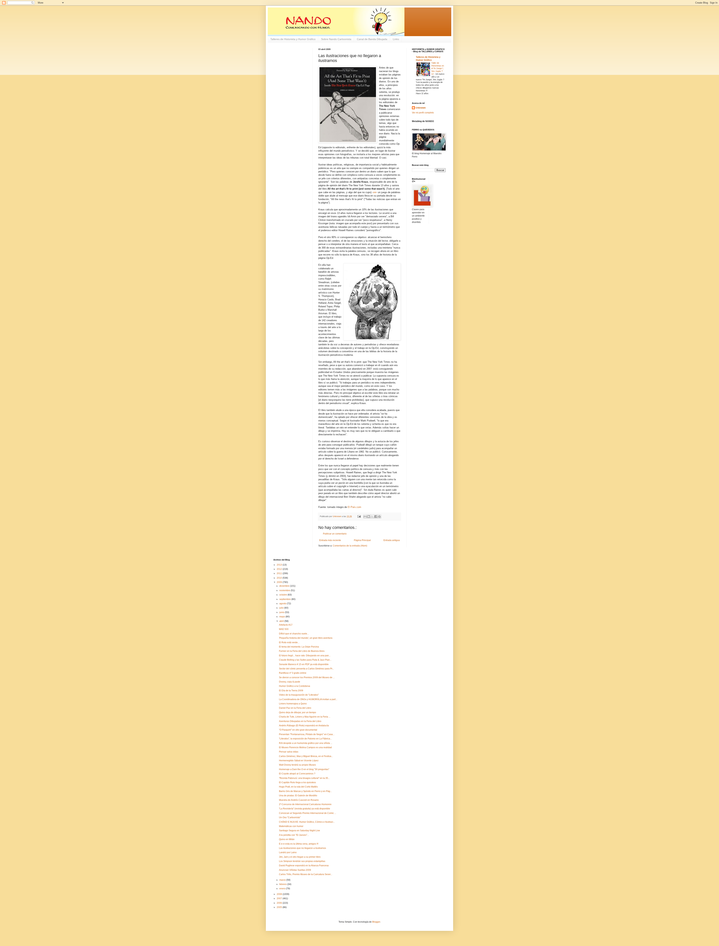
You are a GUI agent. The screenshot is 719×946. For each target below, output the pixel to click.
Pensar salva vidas (288, 751)
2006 (280, 903)
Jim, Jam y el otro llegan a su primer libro (300, 857)
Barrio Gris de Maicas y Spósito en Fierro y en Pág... (305, 791)
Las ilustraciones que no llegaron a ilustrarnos (302, 848)
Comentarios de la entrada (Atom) (350, 545)
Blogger (376, 922)
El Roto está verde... (289, 642)
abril (281, 621)
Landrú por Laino (288, 852)
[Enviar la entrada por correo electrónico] (359, 516)
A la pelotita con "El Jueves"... (294, 835)
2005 (280, 907)
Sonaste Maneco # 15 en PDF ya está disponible (304, 664)
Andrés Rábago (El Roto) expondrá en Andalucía (304, 725)
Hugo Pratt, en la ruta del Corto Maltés (298, 786)
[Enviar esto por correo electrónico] (365, 516)
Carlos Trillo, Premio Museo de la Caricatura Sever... (305, 874)
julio (281, 608)
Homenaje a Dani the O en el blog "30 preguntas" (304, 769)
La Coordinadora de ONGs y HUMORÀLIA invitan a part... (308, 699)
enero (282, 888)
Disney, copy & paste (289, 681)
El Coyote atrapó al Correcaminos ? (297, 773)
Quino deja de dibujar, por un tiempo (297, 712)
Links (396, 39)
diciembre (284, 586)
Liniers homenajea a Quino (293, 703)
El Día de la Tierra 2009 (291, 690)
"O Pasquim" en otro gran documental (298, 730)
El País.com (354, 507)
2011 (280, 573)
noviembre (285, 590)
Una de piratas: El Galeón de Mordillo (298, 795)
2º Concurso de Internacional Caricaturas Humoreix (305, 804)
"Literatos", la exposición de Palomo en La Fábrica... (305, 738)
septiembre (285, 599)
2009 (280, 582)
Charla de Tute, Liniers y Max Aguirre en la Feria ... (304, 716)
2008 (280, 894)
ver (374, 192)
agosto (283, 603)
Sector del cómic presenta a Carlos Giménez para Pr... (306, 668)
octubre (283, 594)
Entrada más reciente (330, 540)
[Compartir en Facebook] (376, 516)
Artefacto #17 (285, 625)
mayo (282, 616)
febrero (283, 884)
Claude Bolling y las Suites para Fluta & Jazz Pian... (305, 660)
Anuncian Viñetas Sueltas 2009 (295, 870)
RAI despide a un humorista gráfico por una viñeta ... (305, 743)
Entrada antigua (391, 540)
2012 (280, 569)
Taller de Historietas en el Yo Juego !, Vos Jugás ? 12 (437, 68)
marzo (282, 880)
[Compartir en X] (372, 516)
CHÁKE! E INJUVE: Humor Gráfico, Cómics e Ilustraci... (307, 822)
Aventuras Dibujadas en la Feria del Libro (300, 721)
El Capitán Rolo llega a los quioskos (297, 782)
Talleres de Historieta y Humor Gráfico (292, 39)
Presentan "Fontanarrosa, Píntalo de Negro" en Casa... (306, 734)
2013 (280, 564)
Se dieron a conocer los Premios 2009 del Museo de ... (307, 677)
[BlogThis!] (369, 516)
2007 (280, 898)
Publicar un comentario (335, 533)
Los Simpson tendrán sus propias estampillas (302, 861)
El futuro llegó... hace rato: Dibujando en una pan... (304, 655)
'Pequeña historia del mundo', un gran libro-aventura (305, 638)
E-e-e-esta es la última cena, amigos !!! (298, 844)
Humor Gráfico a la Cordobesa (294, 686)
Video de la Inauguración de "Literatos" (299, 695)
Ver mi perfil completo (423, 112)
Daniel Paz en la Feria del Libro (295, 708)
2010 (280, 578)
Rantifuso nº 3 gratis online (292, 673)
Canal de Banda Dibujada (372, 39)
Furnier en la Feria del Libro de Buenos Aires (301, 651)
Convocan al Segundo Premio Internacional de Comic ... (307, 813)
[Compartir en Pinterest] (379, 516)
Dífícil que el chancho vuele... (294, 633)
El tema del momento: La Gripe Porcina (299, 646)
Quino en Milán (287, 839)
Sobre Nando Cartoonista (336, 39)
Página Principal (362, 540)
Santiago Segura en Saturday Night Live (299, 830)
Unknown (421, 107)
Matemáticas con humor (291, 826)
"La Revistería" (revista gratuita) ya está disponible (304, 808)
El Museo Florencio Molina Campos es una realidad (305, 747)
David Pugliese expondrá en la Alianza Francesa (304, 865)
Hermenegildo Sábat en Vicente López (298, 760)
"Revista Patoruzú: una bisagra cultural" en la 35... (304, 778)
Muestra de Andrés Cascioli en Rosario (299, 800)
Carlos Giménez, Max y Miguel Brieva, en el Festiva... (306, 756)
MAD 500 (284, 629)
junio (282, 612)
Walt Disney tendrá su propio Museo (297, 765)
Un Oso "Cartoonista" (290, 817)
